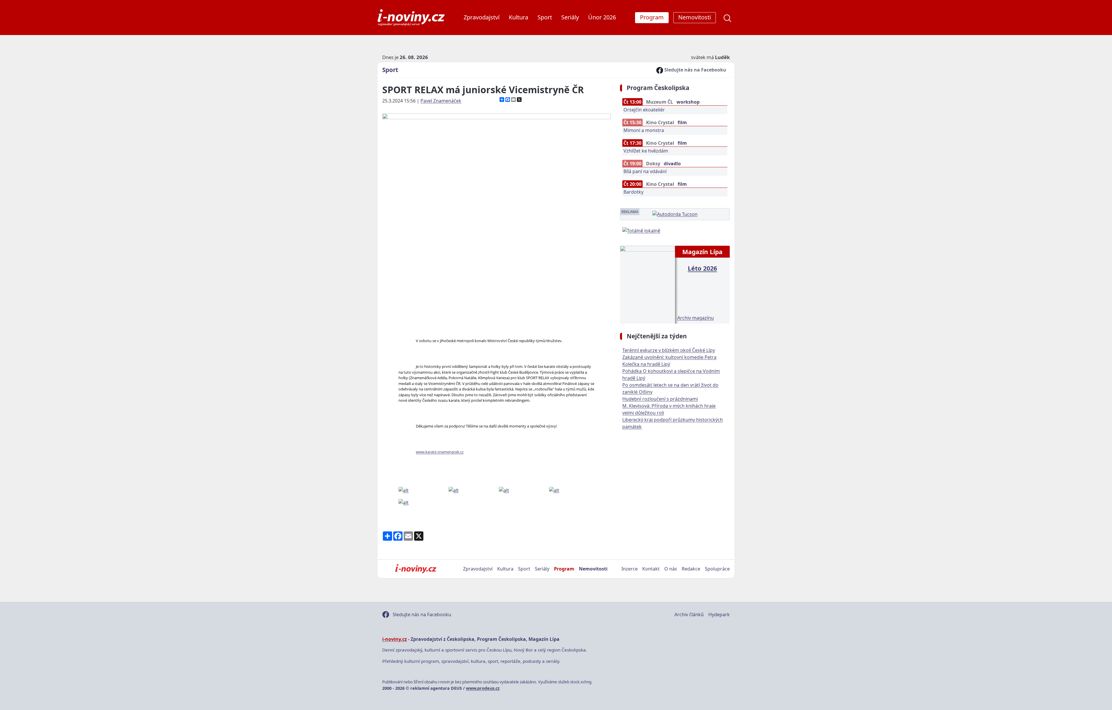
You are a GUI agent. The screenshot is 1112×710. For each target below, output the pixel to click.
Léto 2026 (702, 268)
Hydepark (719, 614)
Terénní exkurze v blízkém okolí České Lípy (668, 350)
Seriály (570, 17)
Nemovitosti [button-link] (694, 17)
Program (564, 569)
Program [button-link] (652, 17)
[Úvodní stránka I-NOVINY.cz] (415, 569)
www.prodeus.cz (483, 688)
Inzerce (629, 569)
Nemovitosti (593, 569)
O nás (670, 569)
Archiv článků (689, 614)
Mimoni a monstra (643, 130)
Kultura (518, 17)
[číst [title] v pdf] (647, 284)
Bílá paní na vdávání (645, 171)
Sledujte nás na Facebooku (694, 70)
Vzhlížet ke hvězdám (645, 151)
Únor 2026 (602, 17)
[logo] (411, 17)
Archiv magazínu (695, 318)
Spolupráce (717, 569)
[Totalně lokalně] (641, 230)
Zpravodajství (482, 17)
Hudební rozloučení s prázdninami (660, 399)
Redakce (691, 569)
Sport (544, 17)
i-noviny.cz (394, 639)
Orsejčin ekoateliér (644, 110)
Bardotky (633, 192)
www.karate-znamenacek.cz (440, 451)
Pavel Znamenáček (440, 101)
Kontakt (651, 569)
